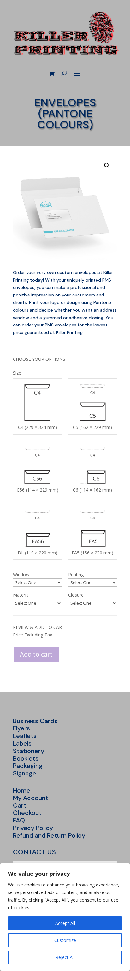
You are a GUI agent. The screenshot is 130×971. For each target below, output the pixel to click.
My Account (30, 798)
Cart (20, 805)
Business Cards (35, 721)
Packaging (28, 766)
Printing (76, 574)
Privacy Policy (33, 828)
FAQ (19, 820)
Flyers (21, 728)
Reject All (65, 957)
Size (17, 373)
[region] (65, 917)
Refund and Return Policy (49, 835)
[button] (107, 165)
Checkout (27, 813)
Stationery (28, 751)
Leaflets (25, 736)
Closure (76, 595)
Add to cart (36, 654)
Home (21, 790)
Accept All (65, 923)
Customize (65, 940)
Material (21, 595)
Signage (24, 773)
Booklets (25, 758)
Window (21, 574)
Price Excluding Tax (32, 635)
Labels (22, 743)
